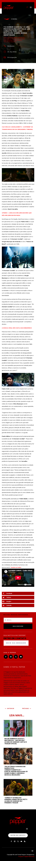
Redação (11, 46)
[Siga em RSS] (24, 841)
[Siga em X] (16, 657)
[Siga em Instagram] (11, 657)
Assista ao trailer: (16, 567)
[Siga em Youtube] (21, 657)
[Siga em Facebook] (6, 657)
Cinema (14, 19)
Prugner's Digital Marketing (26, 856)
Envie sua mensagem (16, 643)
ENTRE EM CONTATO (18, 835)
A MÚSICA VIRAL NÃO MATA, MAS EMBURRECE (17, 328)
